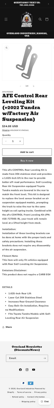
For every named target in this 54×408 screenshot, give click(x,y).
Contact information (36, 397)
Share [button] (9, 327)
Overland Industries (25, 388)
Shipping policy (29, 401)
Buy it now (27, 160)
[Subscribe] (44, 358)
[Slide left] (20, 86)
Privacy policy (40, 392)
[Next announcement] (48, 4)
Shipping (5, 130)
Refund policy (18, 397)
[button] (6, 19)
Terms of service (24, 392)
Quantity (6, 135)
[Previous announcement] (5, 4)
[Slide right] (33, 86)
